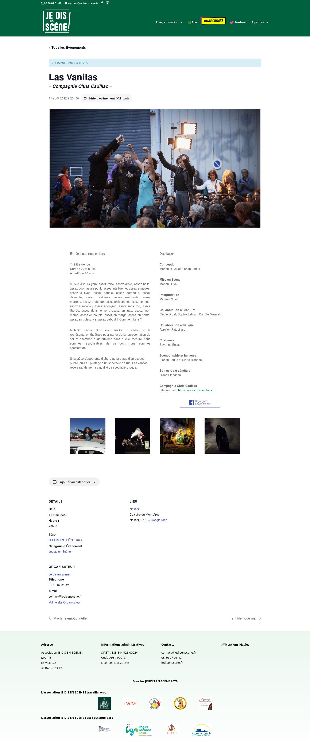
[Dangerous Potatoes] (180, 703)
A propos (258, 22)
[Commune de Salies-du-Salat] (201, 729)
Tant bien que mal (243, 618)
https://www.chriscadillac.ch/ (196, 390)
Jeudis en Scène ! (61, 551)
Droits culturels (213, 21)
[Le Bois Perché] (104, 703)
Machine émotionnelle (70, 618)
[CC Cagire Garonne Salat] (138, 729)
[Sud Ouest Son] (205, 703)
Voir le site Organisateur (65, 602)
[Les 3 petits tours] (154, 703)
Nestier (134, 509)
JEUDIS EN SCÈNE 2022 (65, 540)
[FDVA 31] (105, 729)
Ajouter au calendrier (75, 482)
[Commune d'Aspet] (172, 729)
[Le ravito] (129, 703)
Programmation (167, 22)
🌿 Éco (192, 22)
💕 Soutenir (238, 22)
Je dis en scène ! (60, 574)
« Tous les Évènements (67, 47)
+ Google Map (157, 520)
